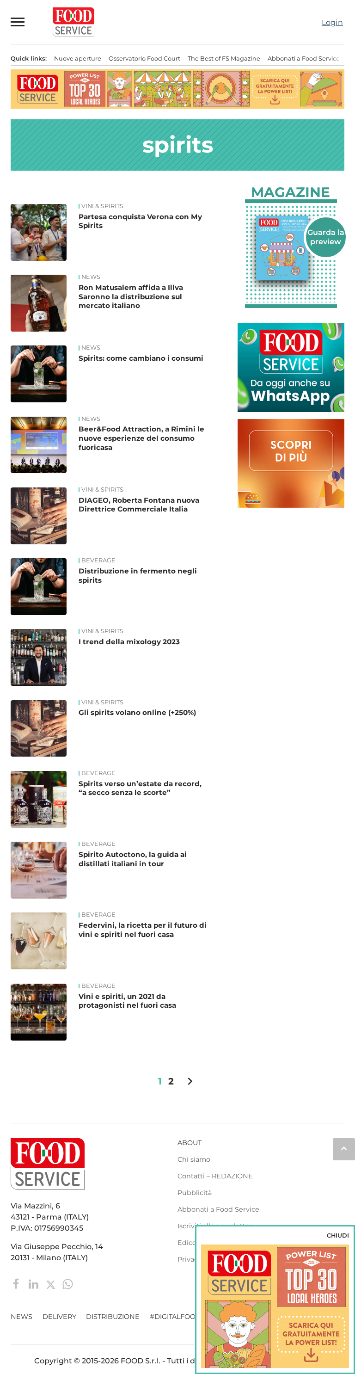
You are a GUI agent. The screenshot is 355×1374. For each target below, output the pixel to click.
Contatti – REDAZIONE (215, 1176)
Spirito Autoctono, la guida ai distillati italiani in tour (133, 859)
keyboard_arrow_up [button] (343, 1148)
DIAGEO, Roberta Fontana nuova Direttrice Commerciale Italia (139, 505)
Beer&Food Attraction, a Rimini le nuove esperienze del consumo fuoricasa (141, 438)
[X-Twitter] (51, 1283)
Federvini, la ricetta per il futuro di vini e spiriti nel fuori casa (143, 930)
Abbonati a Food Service (304, 58)
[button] (18, 21)
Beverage (98, 560)
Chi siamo (194, 1159)
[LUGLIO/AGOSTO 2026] (291, 248)
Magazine (290, 192)
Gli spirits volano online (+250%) (137, 712)
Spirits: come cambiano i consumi (141, 358)
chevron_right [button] (190, 1081)
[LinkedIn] (34, 1283)
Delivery (59, 1316)
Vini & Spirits (102, 206)
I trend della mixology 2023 (129, 641)
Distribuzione (113, 1316)
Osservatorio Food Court (144, 58)
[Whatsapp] (67, 1283)
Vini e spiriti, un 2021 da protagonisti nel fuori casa (127, 1001)
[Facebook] (17, 1283)
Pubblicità (195, 1193)
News (90, 277)
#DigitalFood (175, 1316)
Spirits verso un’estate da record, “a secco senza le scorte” (140, 788)
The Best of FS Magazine (224, 58)
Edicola (190, 1242)
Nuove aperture (77, 58)
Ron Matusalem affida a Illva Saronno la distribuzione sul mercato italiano (131, 296)
